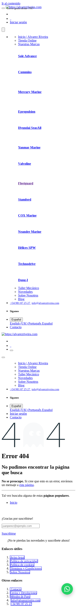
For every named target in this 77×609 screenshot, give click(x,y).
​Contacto (16, 327)
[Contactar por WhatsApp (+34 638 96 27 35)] (67, 589)
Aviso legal (17, 557)
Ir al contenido (11, 3)
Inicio (13, 502)
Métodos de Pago (20, 596)
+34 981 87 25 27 (21, 604)
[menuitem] (33, 37)
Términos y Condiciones (25, 568)
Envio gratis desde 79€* (20, 8)
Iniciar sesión (18, 22)
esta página (26, 485)
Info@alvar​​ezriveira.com (25, 600)
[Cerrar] (3, 29)
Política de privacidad (24, 561)
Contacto (15, 589)
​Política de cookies (22, 564)
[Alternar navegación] (11, 350)
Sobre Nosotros (20, 572)
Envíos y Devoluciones (23, 592)
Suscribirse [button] (9, 533)
